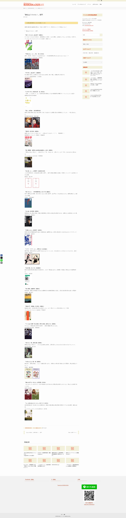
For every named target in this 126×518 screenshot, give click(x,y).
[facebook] (98, 0)
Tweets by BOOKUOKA (63, 485)
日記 (91, 52)
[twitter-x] (100, 0)
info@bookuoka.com (89, 25)
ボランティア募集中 (86, 29)
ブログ (85, 52)
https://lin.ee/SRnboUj (89, 504)
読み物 (96, 52)
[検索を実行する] (101, 35)
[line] (101, 0)
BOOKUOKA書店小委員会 (87, 30)
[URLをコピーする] (1, 263)
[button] (1, 255)
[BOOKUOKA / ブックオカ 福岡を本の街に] (34, 4)
